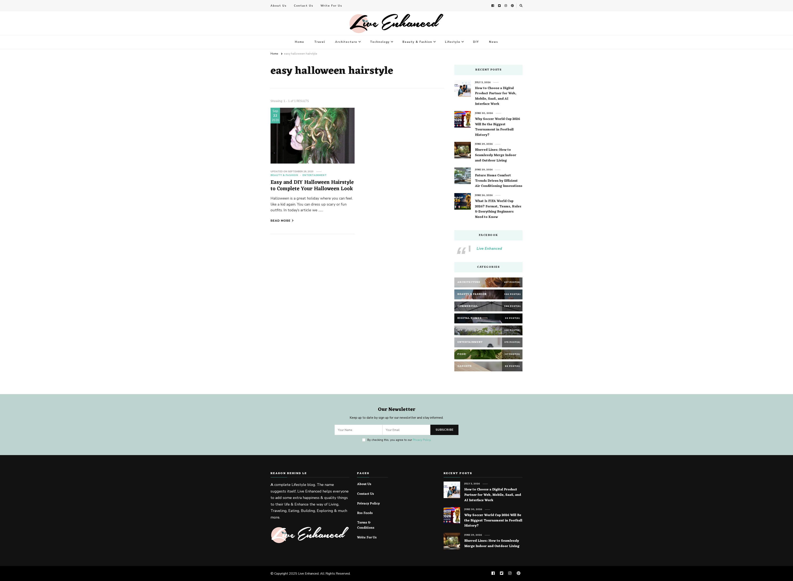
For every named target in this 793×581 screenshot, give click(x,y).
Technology (380, 42)
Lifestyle (452, 42)
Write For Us (331, 6)
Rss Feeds (365, 513)
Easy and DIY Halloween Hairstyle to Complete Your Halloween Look (312, 186)
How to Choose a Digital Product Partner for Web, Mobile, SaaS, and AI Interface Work (495, 96)
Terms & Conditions (365, 525)
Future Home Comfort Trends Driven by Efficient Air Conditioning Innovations (498, 181)
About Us (279, 6)
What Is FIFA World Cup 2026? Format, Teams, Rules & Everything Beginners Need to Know (498, 209)
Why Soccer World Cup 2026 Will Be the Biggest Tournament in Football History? (497, 127)
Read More (281, 221)
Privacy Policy (421, 440)
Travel (319, 42)
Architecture (346, 42)
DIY (476, 42)
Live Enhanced (489, 248)
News (493, 42)
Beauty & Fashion (417, 42)
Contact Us (303, 6)
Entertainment (315, 175)
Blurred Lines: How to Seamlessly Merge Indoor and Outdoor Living (495, 155)
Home (299, 42)
